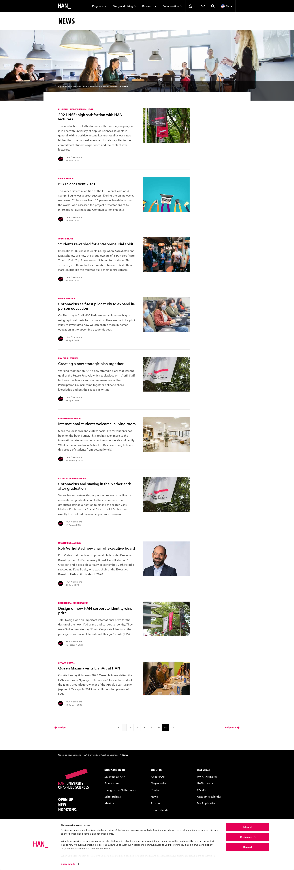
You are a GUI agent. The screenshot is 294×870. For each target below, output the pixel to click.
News (154, 796)
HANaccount (205, 783)
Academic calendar (209, 796)
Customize (246, 837)
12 (172, 727)
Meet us (109, 803)
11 (165, 728)
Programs (98, 6)
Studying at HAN (115, 776)
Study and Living (123, 6)
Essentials (203, 770)
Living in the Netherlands (120, 790)
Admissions (111, 783)
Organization (159, 783)
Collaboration (170, 6)
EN (227, 6)
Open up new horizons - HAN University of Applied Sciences (88, 86)
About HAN (158, 776)
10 (158, 727)
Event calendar (160, 810)
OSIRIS (201, 790)
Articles (155, 803)
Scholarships (112, 796)
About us (156, 770)
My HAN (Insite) (207, 776)
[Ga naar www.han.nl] (64, 6)
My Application (206, 803)
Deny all (247, 847)
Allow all (247, 827)
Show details (68, 864)
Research (147, 6)
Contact (156, 790)
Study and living (115, 770)
